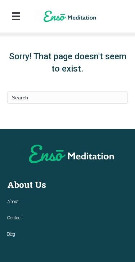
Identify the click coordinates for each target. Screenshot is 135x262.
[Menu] (16, 16)
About (13, 201)
